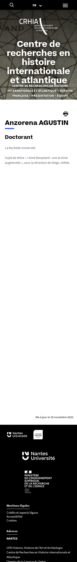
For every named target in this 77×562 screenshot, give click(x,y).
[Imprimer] (65, 113)
